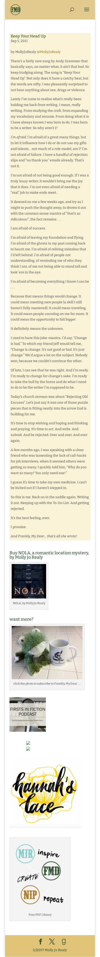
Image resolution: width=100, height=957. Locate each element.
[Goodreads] (64, 942)
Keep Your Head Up (28, 36)
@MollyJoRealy (49, 52)
